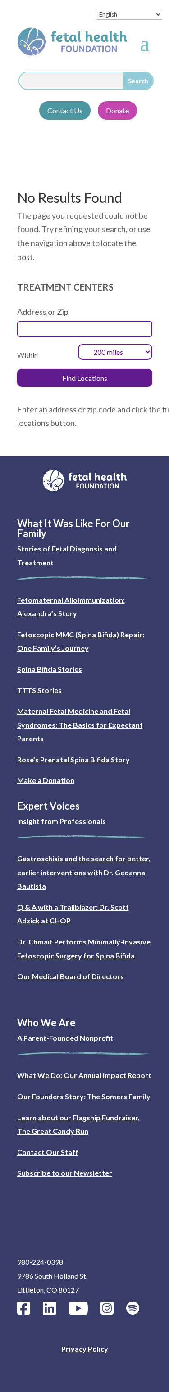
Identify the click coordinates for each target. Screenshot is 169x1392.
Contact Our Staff (47, 1152)
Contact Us (64, 110)
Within (27, 354)
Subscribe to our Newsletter (64, 1172)
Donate (117, 110)
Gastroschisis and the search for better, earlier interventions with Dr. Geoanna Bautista (84, 872)
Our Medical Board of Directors (70, 976)
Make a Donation (45, 780)
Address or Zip (43, 312)
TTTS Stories (39, 690)
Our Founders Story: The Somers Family (84, 1096)
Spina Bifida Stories (49, 669)
